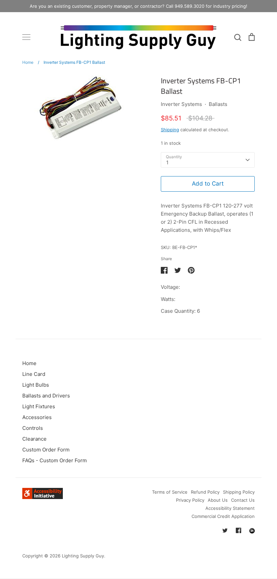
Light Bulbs (35, 385)
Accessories (37, 417)
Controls (32, 428)
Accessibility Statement (230, 508)
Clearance (34, 439)
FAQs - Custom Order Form (54, 460)
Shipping (170, 129)
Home (29, 363)
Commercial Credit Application (223, 516)
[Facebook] (238, 530)
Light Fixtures (38, 406)
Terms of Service (169, 492)
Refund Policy (205, 492)
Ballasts (218, 104)
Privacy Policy (190, 500)
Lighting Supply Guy (83, 555)
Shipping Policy (239, 492)
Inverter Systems (181, 104)
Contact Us (243, 500)
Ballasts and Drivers (46, 395)
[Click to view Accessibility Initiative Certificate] (42, 497)
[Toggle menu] (26, 37)
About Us (218, 500)
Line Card (33, 374)
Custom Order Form (46, 449)
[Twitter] (225, 530)
